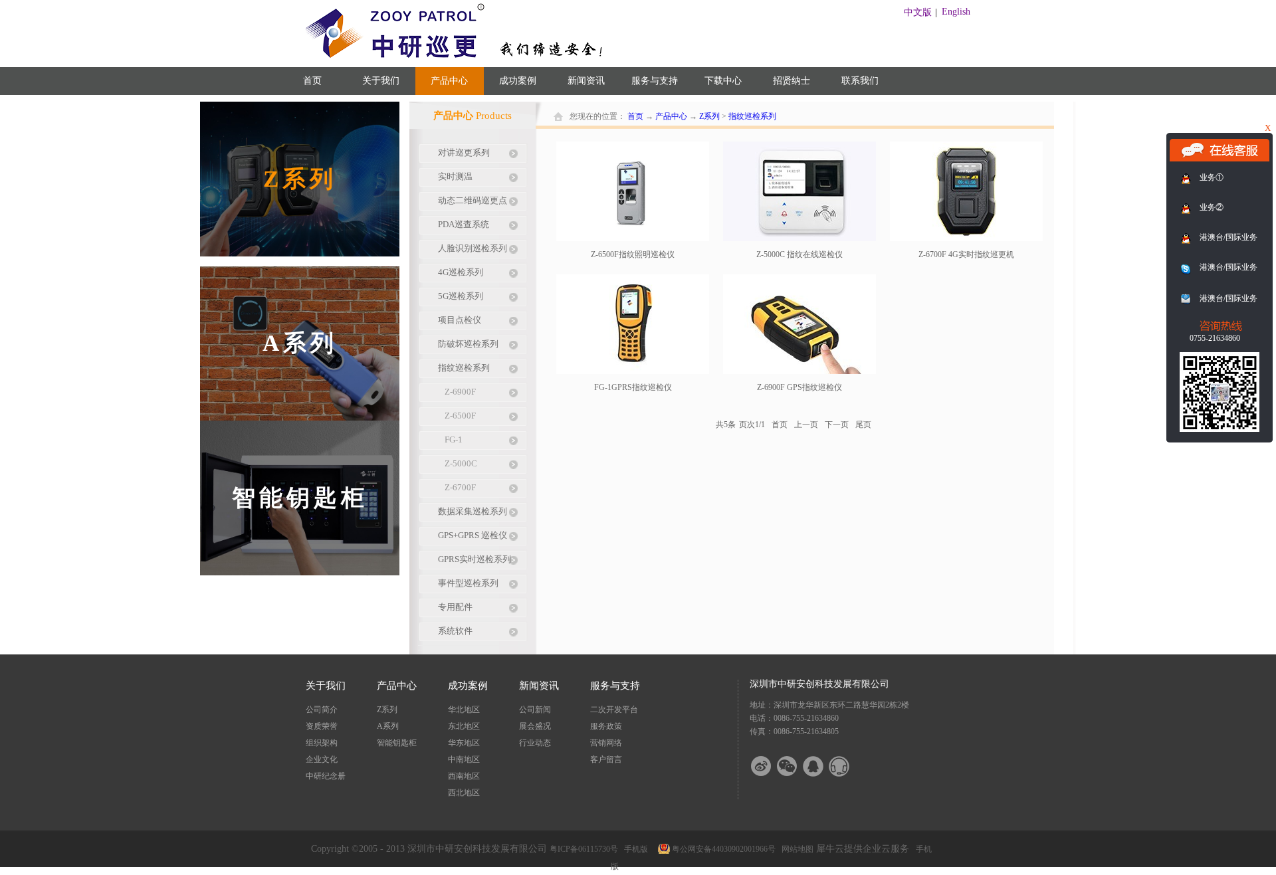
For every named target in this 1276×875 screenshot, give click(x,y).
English (956, 12)
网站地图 (795, 849)
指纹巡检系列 (752, 116)
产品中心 (671, 116)
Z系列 (709, 116)
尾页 (863, 424)
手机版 (634, 849)
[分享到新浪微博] (769, 766)
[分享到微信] (795, 766)
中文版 (918, 12)
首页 (312, 81)
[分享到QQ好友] (821, 766)
